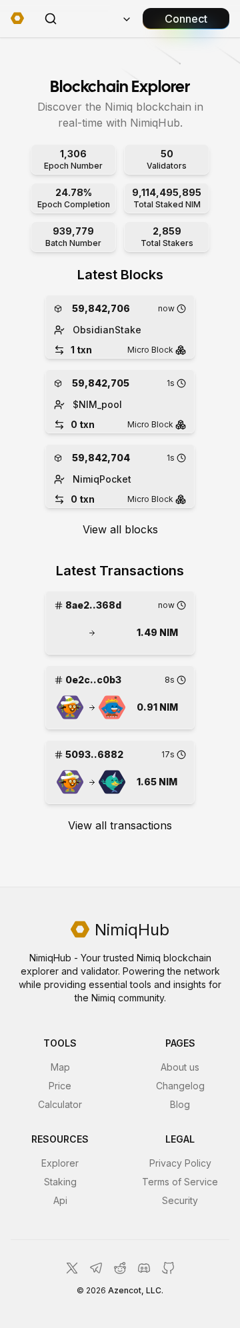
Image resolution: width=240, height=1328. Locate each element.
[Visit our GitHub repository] (168, 1268)
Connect (186, 18)
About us (180, 1067)
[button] (70, 632)
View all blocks (120, 529)
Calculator (60, 1104)
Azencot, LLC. (135, 1290)
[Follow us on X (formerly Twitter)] (72, 1268)
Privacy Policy (180, 1163)
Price (60, 1085)
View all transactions (120, 825)
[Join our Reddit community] (120, 1268)
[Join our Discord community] (144, 1268)
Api (60, 1200)
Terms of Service (180, 1181)
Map (60, 1067)
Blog (180, 1104)
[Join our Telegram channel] (96, 1268)
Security (180, 1200)
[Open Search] (50, 18)
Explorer (60, 1163)
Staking (60, 1181)
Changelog (180, 1085)
